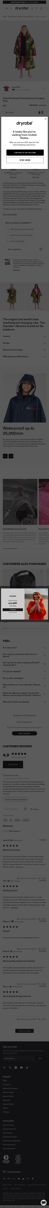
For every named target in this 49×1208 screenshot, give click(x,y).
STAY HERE (25, 160)
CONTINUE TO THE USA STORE (25, 152)
